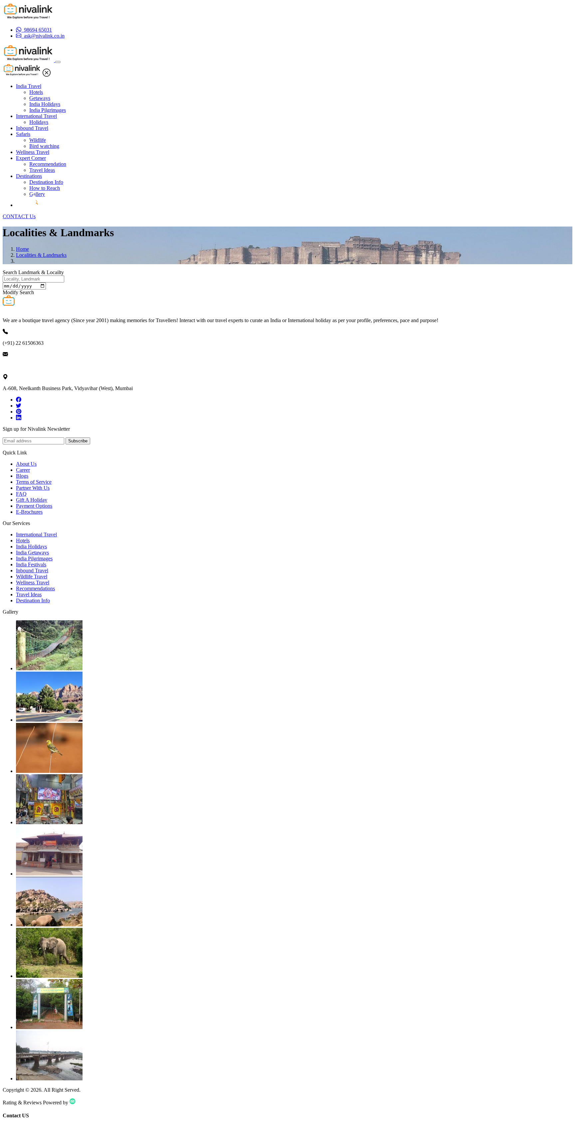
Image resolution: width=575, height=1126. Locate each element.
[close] (47, 75)
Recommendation (47, 164)
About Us (26, 464)
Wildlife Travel (31, 576)
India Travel (28, 86)
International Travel (36, 116)
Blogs (22, 476)
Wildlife (37, 140)
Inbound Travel (32, 128)
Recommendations (35, 588)
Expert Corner (31, 158)
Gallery (37, 194)
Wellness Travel (32, 152)
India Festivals (31, 564)
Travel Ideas (42, 170)
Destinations (29, 176)
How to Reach (44, 188)
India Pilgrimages (47, 110)
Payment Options (34, 506)
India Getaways (32, 552)
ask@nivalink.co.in (23, 365)
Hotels (36, 92)
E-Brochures (29, 512)
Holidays (38, 122)
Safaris (23, 134)
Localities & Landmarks (41, 255)
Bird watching (44, 146)
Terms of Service (34, 482)
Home (22, 249)
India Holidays (44, 104)
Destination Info (46, 182)
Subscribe (78, 440)
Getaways (39, 98)
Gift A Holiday (31, 500)
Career (23, 470)
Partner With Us (33, 488)
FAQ (21, 494)
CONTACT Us (19, 216)
